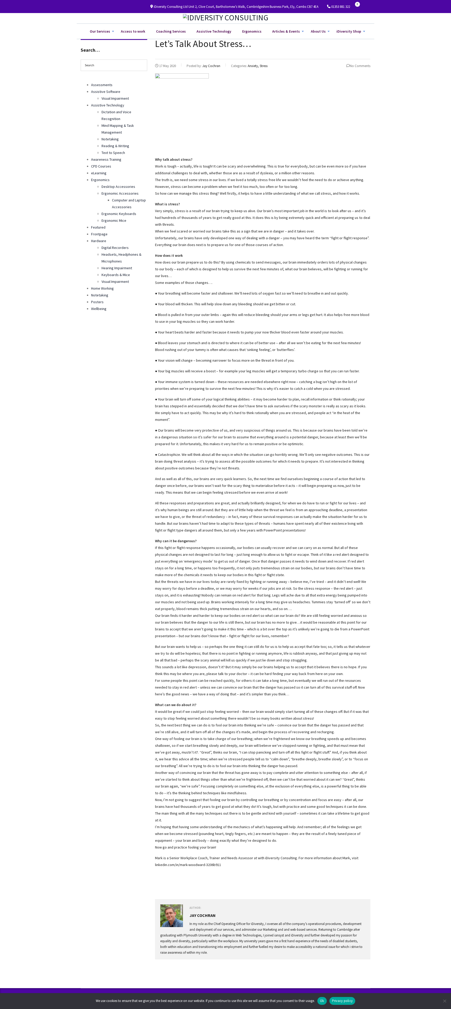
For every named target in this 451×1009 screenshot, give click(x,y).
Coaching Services (171, 31)
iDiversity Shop (348, 31)
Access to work (133, 31)
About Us (318, 31)
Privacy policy (342, 1001)
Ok (322, 1001)
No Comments (360, 66)
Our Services (100, 31)
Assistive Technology (214, 31)
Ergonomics (252, 31)
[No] (444, 1001)
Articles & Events (286, 31)
